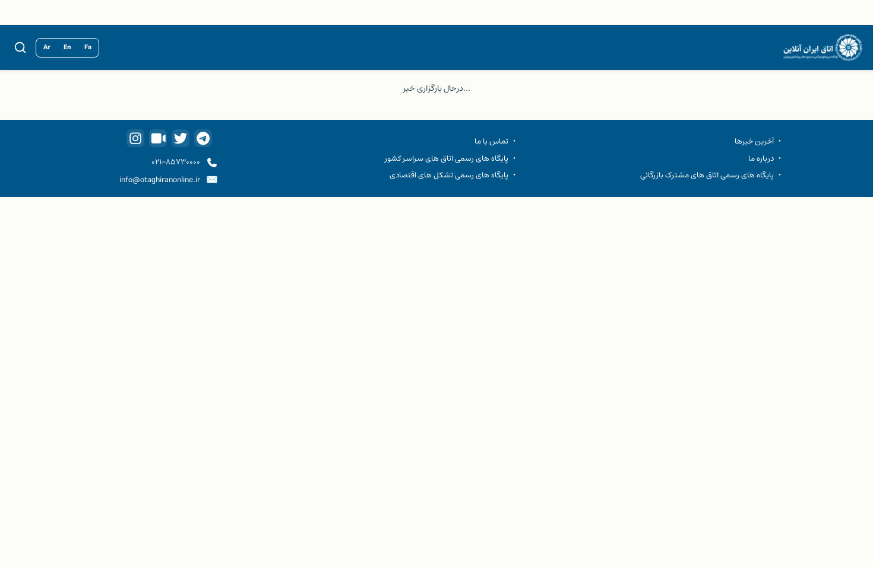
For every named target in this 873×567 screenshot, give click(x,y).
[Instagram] (135, 138)
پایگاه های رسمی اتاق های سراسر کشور (446, 158)
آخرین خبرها (754, 141)
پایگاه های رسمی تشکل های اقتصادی (449, 174)
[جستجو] (20, 47)
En (67, 47)
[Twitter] (180, 138)
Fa (87, 47)
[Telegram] (203, 138)
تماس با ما (491, 141)
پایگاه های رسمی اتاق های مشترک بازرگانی (707, 174)
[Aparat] (158, 138)
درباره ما (761, 158)
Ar (46, 47)
